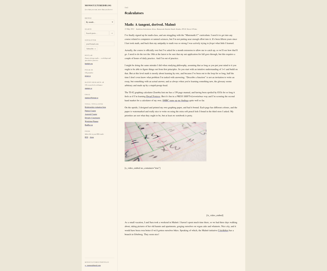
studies (179, 29)
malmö (168, 29)
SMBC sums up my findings (175, 100)
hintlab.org (89, 63)
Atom (92, 137)
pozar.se (88, 76)
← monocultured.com (93, 265)
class (154, 29)
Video (195, 29)
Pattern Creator (90, 110)
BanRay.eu (89, 125)
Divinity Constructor (92, 118)
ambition (140, 29)
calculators (147, 29)
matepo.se (88, 88)
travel (190, 29)
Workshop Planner (91, 121)
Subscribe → (91, 48)
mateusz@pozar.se (91, 97)
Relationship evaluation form (95, 107)
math (173, 29)
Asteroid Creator (91, 114)
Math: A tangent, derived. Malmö (150, 24)
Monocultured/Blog (98, 5)
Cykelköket (223, 230)
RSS (86, 137)
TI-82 (184, 29)
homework (161, 29)
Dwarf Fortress (153, 96)
